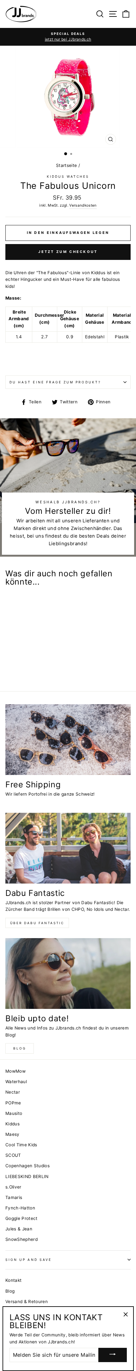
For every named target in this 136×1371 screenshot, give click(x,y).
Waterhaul (16, 1081)
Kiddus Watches (68, 176)
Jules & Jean (18, 1228)
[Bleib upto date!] (68, 973)
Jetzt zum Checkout (67, 251)
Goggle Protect (21, 1218)
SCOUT (13, 1155)
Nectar (12, 1092)
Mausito (13, 1113)
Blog (19, 1048)
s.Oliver (13, 1186)
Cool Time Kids (21, 1144)
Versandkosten (82, 205)
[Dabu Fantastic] (68, 848)
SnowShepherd (21, 1239)
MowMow (15, 1071)
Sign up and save (28, 1260)
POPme (13, 1102)
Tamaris (13, 1197)
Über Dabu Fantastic (37, 923)
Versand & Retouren (26, 1301)
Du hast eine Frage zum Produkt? (55, 382)
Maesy (12, 1134)
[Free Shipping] (68, 739)
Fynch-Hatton (20, 1207)
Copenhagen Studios (27, 1165)
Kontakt (13, 1280)
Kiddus (12, 1123)
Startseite (66, 165)
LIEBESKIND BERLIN (27, 1176)
